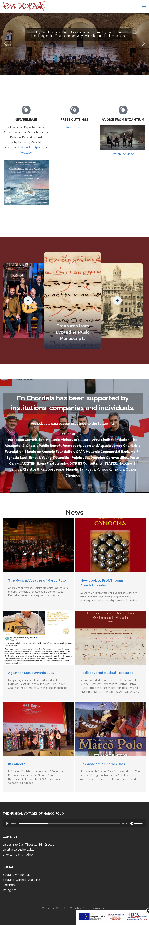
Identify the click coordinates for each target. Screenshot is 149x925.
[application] (74, 823)
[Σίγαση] (131, 823)
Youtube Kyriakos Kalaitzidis (22, 880)
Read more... (74, 127)
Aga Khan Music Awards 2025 (31, 673)
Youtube (26, 152)
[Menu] (144, 6)
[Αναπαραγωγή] (7, 823)
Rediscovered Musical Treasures (106, 673)
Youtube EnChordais (16, 874)
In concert (16, 764)
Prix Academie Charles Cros (102, 764)
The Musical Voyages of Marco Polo (37, 580)
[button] (74, 44)
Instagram (9, 890)
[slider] (69, 823)
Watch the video (123, 154)
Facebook (9, 885)
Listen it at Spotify (32, 147)
